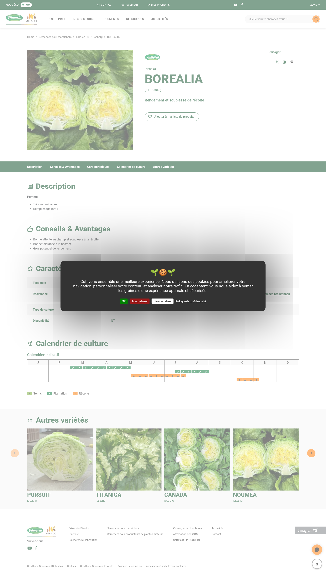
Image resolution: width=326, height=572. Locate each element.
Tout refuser (140, 301)
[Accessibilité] (317, 564)
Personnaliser (163, 301)
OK (124, 301)
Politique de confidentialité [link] (190, 301)
